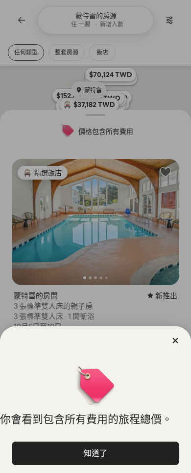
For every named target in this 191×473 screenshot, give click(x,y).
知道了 (95, 453)
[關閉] (175, 340)
